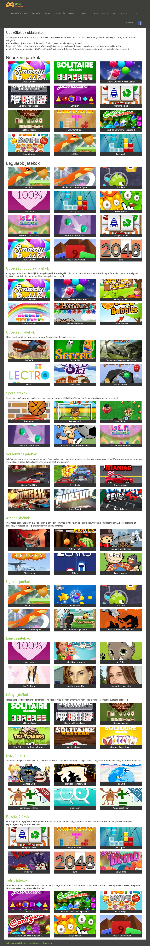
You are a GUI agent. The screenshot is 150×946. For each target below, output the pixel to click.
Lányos (95, 13)
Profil (131, 23)
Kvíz (114, 13)
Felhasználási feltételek (17, 943)
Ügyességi (35, 13)
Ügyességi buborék (19, 13)
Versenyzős (59, 13)
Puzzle (124, 13)
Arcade (72, 13)
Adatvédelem (35, 943)
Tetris (134, 13)
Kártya (105, 13)
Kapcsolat (47, 943)
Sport (47, 13)
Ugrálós (83, 13)
